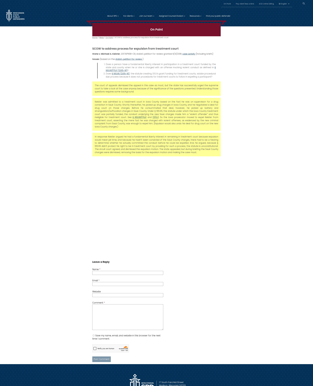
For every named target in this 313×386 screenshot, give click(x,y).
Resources (195, 16)
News (101, 37)
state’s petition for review (129, 59)
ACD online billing (266, 4)
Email (95, 280)
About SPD (112, 16)
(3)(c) (156, 117)
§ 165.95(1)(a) (139, 117)
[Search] (304, 3)
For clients (128, 16)
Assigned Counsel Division (171, 16)
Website (96, 291)
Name (96, 269)
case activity (188, 53)
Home (95, 37)
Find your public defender (218, 16)
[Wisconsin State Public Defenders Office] (15, 22)
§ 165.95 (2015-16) (121, 73)
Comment (98, 302)
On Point (227, 4)
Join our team (145, 16)
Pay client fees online (245, 4)
